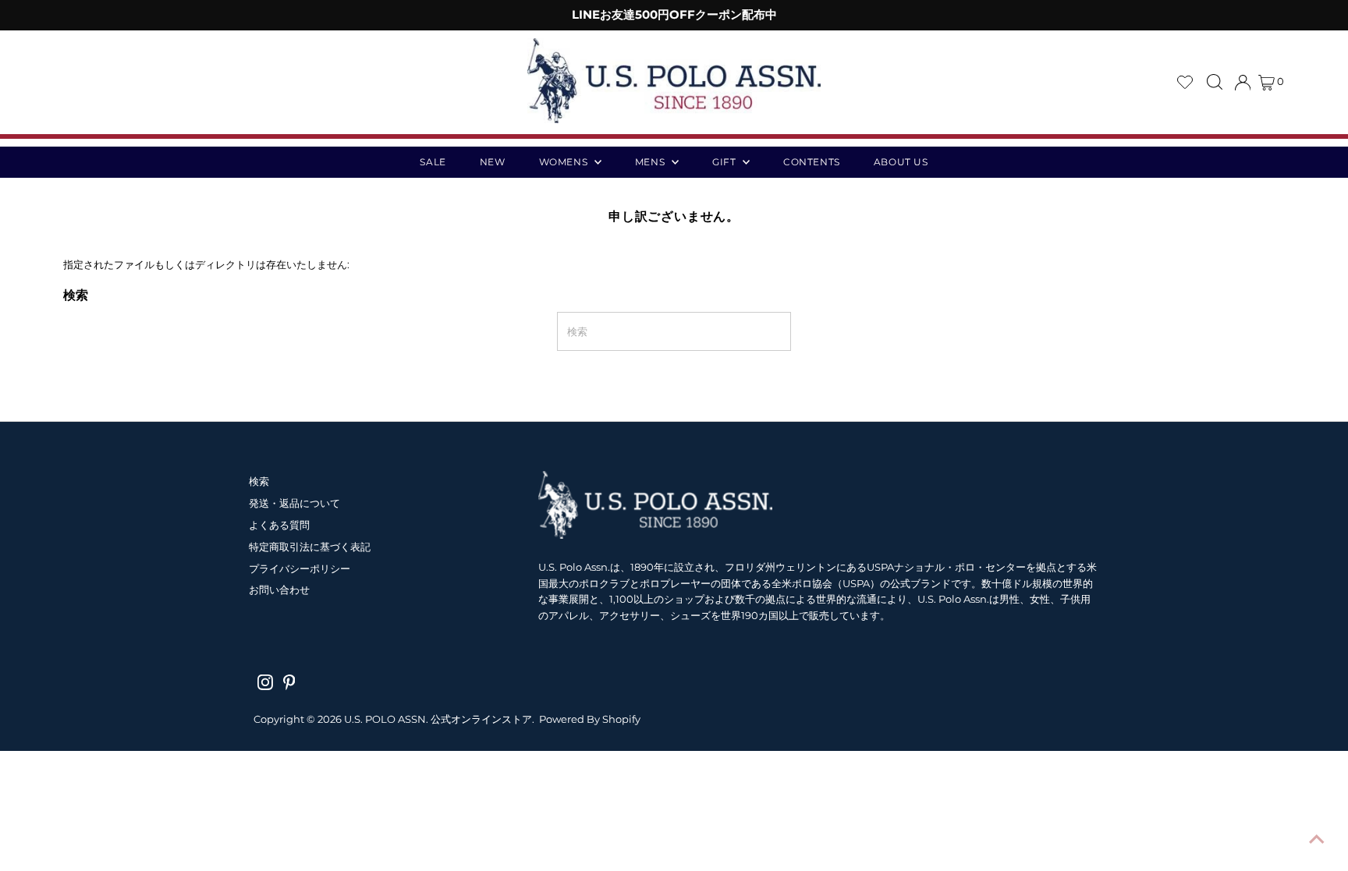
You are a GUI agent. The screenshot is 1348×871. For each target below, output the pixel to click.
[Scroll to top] (1316, 839)
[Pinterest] (289, 682)
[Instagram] (265, 682)
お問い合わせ (279, 589)
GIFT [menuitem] (725, 162)
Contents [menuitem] (811, 162)
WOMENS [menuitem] (565, 162)
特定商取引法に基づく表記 (310, 546)
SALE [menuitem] (432, 162)
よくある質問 (279, 525)
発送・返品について (294, 503)
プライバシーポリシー (299, 568)
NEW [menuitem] (493, 162)
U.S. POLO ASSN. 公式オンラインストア (438, 719)
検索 (259, 481)
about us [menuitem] (901, 162)
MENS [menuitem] (651, 162)
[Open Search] (1214, 81)
